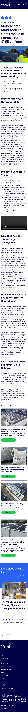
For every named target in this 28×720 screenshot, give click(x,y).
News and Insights (6, 669)
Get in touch (4, 675)
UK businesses (10, 159)
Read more (8, 440)
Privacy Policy (4, 708)
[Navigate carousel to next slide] (19, 577)
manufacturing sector (18, 320)
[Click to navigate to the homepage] (6, 4)
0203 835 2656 (4, 690)
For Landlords (4, 661)
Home (3, 655)
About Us (3, 672)
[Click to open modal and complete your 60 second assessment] (19, 4)
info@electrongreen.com (7, 688)
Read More (8, 634)
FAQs (2, 678)
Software (3, 667)
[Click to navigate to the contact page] (23, 4)
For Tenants (4, 658)
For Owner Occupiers (7, 664)
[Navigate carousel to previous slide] (24, 577)
